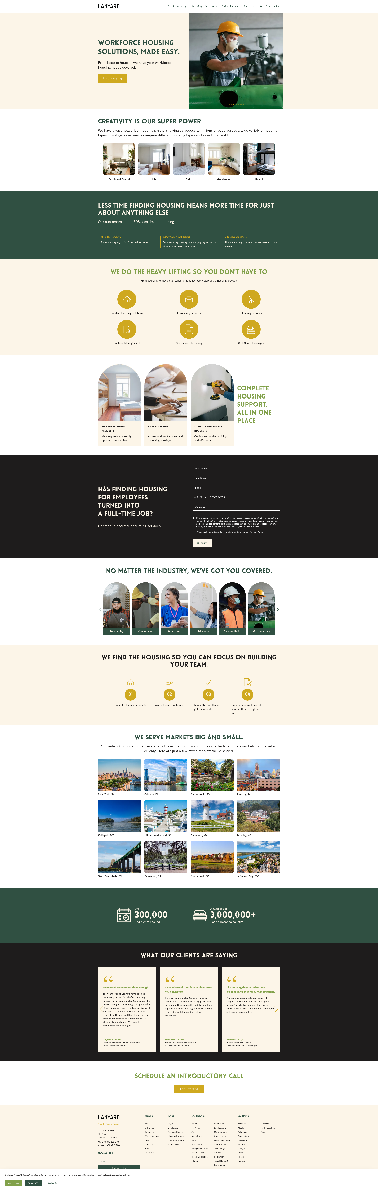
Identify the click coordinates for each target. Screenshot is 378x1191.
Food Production (222, 1140)
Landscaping (220, 1128)
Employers (173, 1128)
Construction (220, 1136)
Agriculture (196, 1136)
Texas (263, 1132)
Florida (241, 1144)
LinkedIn (149, 1144)
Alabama (242, 1123)
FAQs (147, 1140)
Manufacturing (221, 1132)
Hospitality (219, 1123)
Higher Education (199, 1156)
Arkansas (242, 1132)
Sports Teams (220, 1144)
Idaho (240, 1152)
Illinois (241, 1156)
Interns (194, 1161)
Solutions (229, 6)
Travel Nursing (221, 1161)
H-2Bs (194, 1123)
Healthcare (196, 1144)
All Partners (173, 1144)
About (248, 6)
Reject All (33, 1183)
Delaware (242, 1140)
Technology (219, 1148)
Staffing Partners (176, 1140)
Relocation (219, 1156)
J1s (192, 1132)
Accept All (13, 1183)
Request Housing (176, 1132)
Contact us (150, 1132)
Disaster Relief (198, 1152)
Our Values (150, 1152)
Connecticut (243, 1136)
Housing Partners (204, 6)
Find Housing (177, 6)
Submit (202, 543)
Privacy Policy (256, 532)
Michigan (265, 1123)
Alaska (241, 1128)
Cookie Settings (55, 1183)
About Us (149, 1123)
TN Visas (195, 1128)
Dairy (193, 1140)
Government (219, 1165)
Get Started (268, 6)
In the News (150, 1128)
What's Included (152, 1136)
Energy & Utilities (199, 1148)
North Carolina (268, 1128)
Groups (217, 1152)
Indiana (241, 1161)
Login (170, 1123)
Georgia (241, 1148)
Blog (147, 1148)
